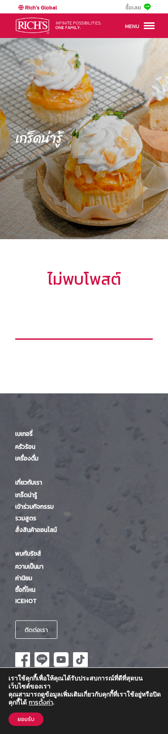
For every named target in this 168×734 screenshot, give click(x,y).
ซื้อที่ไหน (25, 589)
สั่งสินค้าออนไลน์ (36, 529)
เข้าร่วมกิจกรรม (34, 506)
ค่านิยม (23, 578)
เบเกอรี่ (24, 433)
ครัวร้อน (25, 446)
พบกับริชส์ (28, 553)
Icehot (26, 600)
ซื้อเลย (133, 8)
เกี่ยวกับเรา (28, 482)
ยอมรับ (25, 719)
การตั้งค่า (41, 703)
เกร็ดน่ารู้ (26, 494)
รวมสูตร (25, 518)
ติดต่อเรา (36, 629)
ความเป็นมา (29, 566)
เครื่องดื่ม (27, 458)
